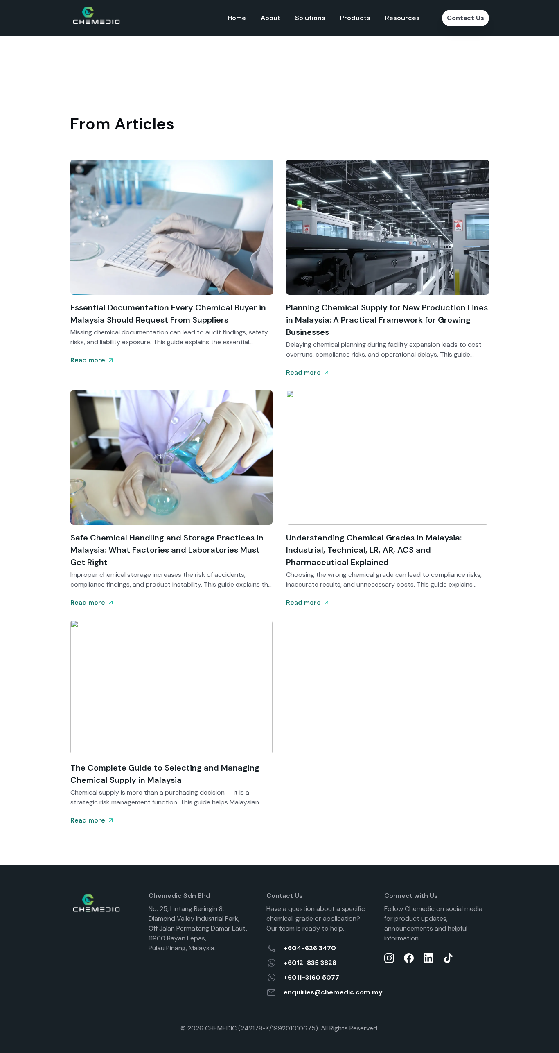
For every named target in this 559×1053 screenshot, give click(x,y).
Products (355, 18)
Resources (402, 18)
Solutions (310, 18)
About (270, 18)
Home (237, 18)
